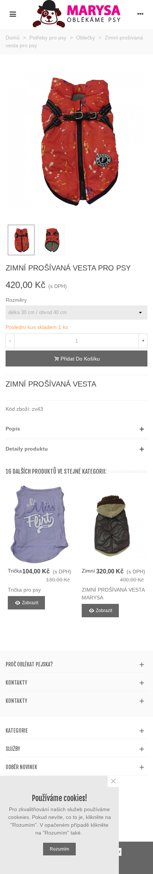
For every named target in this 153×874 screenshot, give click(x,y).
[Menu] (13, 14)
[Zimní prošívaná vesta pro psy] (113, 524)
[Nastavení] (140, 14)
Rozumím (59, 849)
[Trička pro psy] (40, 524)
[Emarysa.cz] (76, 14)
